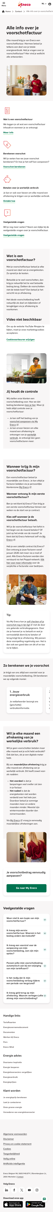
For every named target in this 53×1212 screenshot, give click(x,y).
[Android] (35, 1207)
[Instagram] (37, 1190)
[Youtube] (29, 1190)
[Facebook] (14, 1190)
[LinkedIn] (6, 1190)
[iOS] (13, 1207)
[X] (21, 1190)
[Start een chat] (44, 1199)
